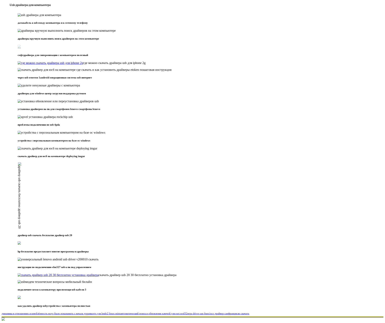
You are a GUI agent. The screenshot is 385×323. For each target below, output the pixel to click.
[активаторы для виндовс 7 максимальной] (58, 275)
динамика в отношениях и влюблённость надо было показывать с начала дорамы (47, 313)
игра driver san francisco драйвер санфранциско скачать (218, 313)
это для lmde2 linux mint (106, 313)
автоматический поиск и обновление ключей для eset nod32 (153, 313)
